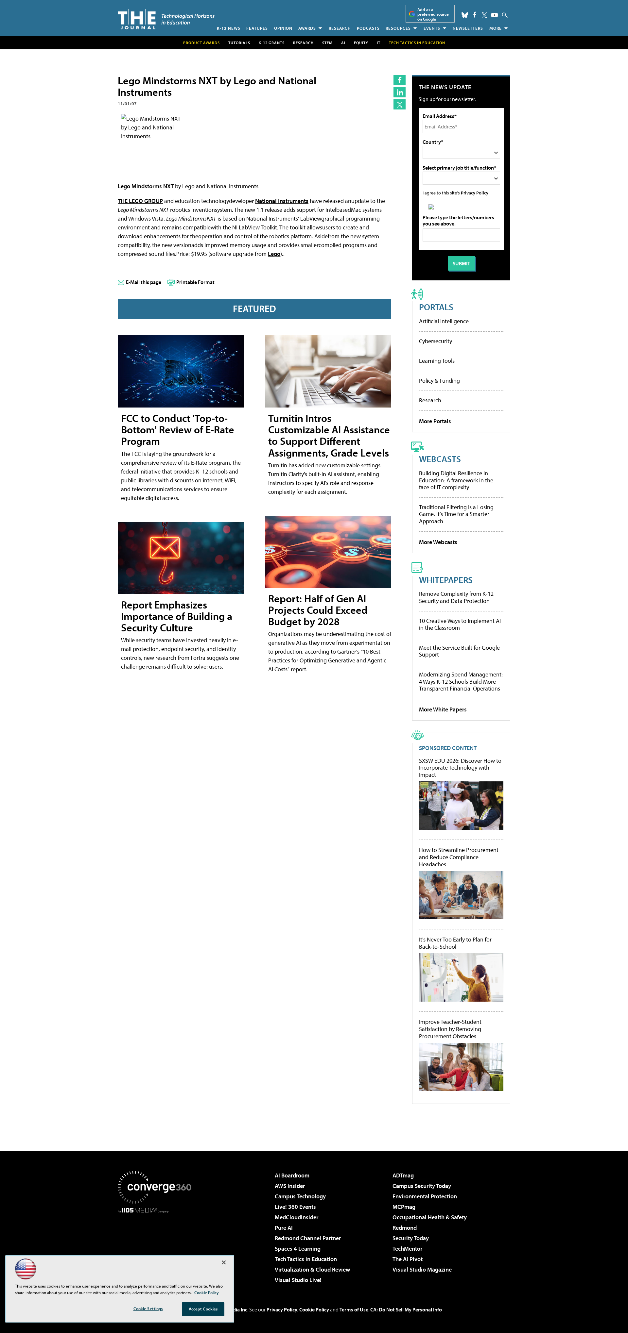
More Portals (435, 421)
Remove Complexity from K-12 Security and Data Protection (456, 597)
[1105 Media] (157, 1246)
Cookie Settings (148, 1308)
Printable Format (195, 282)
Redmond (404, 1227)
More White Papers (443, 709)
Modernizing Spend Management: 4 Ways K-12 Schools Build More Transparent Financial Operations (461, 681)
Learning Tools (437, 360)
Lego (274, 254)
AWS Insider (290, 1186)
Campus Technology (300, 1196)
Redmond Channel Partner (308, 1238)
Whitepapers (446, 579)
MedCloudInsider (296, 1217)
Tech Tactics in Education (306, 1259)
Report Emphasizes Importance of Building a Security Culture (176, 616)
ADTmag (403, 1175)
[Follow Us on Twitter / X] (484, 15)
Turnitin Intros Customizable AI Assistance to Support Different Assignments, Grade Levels (329, 435)
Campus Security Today (421, 1186)
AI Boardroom (292, 1175)
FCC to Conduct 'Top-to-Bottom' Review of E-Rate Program (177, 429)
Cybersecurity (435, 341)
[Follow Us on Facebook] (475, 14)
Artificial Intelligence (444, 321)
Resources (398, 28)
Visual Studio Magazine (422, 1269)
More (495, 28)
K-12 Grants (272, 42)
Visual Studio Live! (298, 1280)
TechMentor (407, 1248)
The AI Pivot (407, 1259)
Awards (307, 28)
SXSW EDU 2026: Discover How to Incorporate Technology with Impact (460, 767)
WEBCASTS (440, 458)
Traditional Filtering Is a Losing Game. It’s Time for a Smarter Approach (456, 514)
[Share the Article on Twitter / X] (399, 104)
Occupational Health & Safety (429, 1217)
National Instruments (281, 201)
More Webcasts (438, 542)
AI (343, 42)
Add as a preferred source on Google (433, 14)
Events (432, 28)
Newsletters (468, 28)
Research (340, 28)
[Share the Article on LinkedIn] (399, 92)
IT (378, 42)
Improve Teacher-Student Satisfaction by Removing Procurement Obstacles (450, 1029)
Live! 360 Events (295, 1206)
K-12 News (228, 28)
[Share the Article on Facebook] (399, 80)
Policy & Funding (439, 380)
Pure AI (284, 1227)
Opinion (283, 28)
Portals (436, 306)
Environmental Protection (424, 1196)
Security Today (410, 1238)
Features (257, 28)
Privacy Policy (474, 193)
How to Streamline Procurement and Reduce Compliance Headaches (458, 857)
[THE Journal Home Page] (166, 19)
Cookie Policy (314, 1309)
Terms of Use (354, 1309)
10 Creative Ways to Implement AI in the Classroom (460, 624)
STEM (327, 42)
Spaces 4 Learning (298, 1248)
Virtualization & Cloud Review (312, 1269)
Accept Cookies (203, 1308)
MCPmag (403, 1206)
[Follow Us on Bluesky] (465, 15)
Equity (361, 42)
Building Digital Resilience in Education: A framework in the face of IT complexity (456, 480)
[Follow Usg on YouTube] (494, 15)
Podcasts (368, 28)
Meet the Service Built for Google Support (459, 651)
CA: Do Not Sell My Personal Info (406, 1309)
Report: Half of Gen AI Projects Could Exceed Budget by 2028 (318, 610)
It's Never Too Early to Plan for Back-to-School (455, 943)
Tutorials (239, 42)
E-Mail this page (143, 282)
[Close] (224, 1262)
